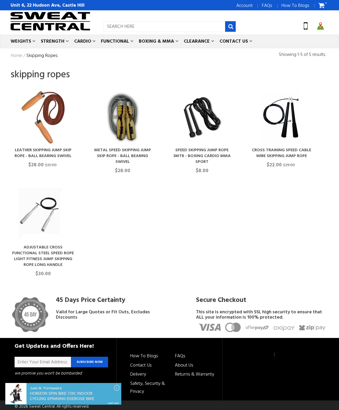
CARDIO (83, 41)
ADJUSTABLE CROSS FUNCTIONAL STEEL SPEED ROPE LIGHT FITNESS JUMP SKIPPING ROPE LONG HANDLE (43, 256)
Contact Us (141, 365)
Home (16, 56)
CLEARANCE (197, 41)
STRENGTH (53, 41)
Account (244, 6)
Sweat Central (42, 406)
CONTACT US (234, 41)
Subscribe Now (90, 362)
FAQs (267, 6)
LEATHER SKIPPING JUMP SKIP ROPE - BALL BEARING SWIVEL (43, 153)
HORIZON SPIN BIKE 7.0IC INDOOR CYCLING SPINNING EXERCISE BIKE (62, 396)
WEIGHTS (21, 41)
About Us (184, 365)
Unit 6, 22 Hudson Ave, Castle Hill (47, 5)
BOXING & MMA (157, 41)
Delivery (138, 374)
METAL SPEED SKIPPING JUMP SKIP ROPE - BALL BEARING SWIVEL (122, 156)
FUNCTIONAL (115, 41)
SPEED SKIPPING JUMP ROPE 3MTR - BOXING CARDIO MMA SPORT (202, 156)
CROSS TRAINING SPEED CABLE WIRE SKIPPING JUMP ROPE (281, 153)
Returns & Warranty (194, 374)
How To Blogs (295, 6)
